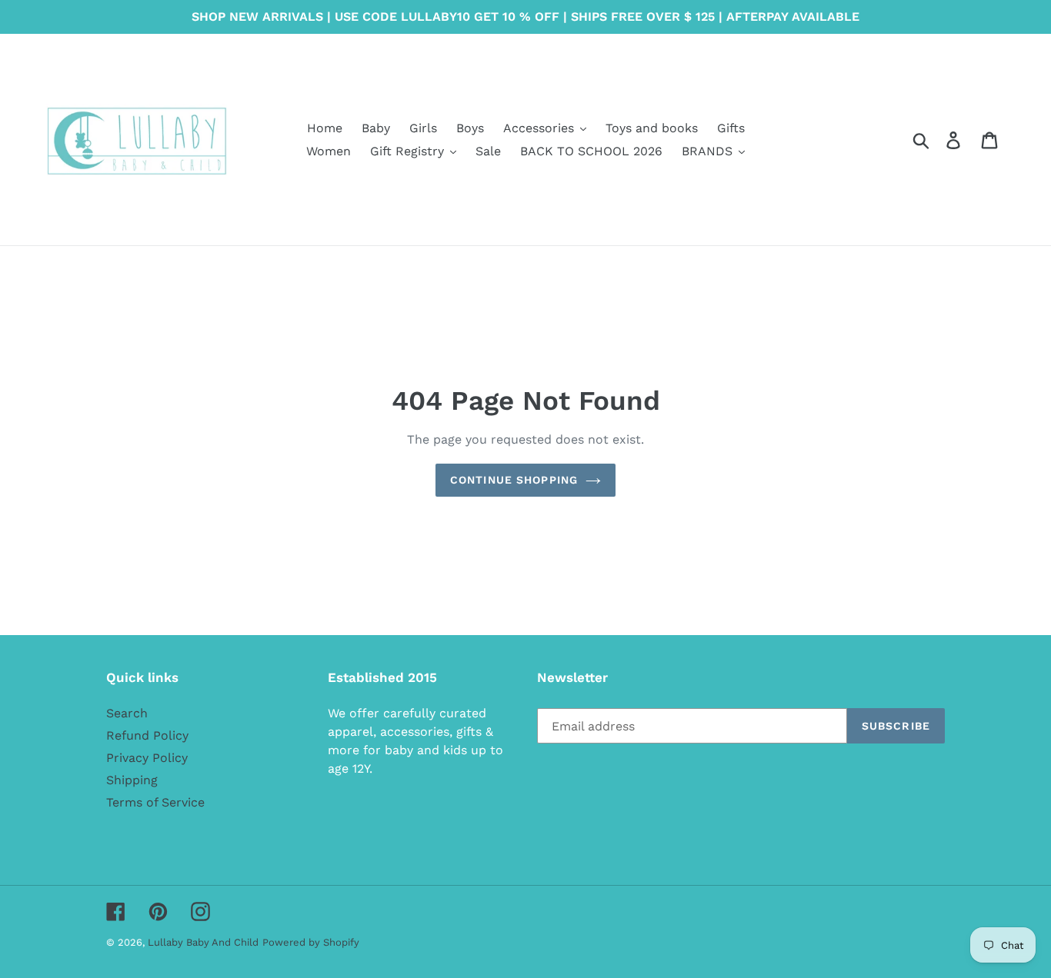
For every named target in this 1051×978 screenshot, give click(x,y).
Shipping (132, 780)
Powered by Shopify (310, 942)
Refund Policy (147, 735)
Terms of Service (155, 802)
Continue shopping (514, 480)
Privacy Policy (147, 757)
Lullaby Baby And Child (203, 942)
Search (127, 713)
